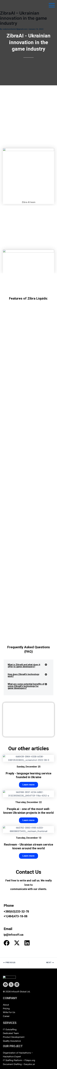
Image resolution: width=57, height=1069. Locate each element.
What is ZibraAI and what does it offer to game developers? (24, 665)
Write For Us (9, 1012)
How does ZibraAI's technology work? (23, 675)
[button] (28, 666)
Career (6, 1016)
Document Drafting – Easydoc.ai (19, 1064)
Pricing (6, 1008)
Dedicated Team (11, 1033)
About (6, 1004)
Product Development (13, 1037)
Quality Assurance (12, 1041)
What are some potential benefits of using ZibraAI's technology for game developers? (26, 686)
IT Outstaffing (10, 1029)
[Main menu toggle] (51, 5)
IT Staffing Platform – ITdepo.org (19, 1060)
